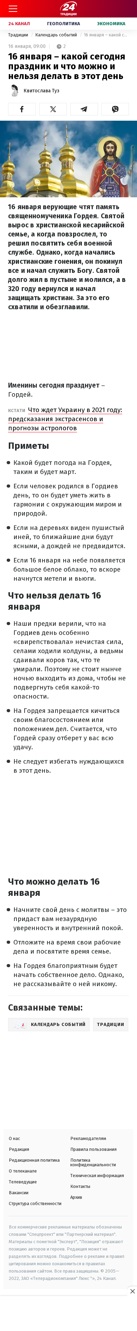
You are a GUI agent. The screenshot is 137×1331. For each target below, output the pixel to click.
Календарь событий (56, 35)
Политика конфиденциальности (93, 1162)
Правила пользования (93, 1149)
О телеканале (23, 1171)
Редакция (19, 1149)
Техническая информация (97, 1175)
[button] (22, 109)
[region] (68, 1314)
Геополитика (63, 23)
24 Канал (19, 23)
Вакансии (18, 1192)
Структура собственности (35, 1203)
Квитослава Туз (41, 91)
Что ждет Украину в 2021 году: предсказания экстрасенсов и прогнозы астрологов (65, 419)
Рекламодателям (88, 1138)
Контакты (80, 1186)
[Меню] (13, 9)
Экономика (111, 23)
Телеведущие (23, 1181)
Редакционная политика (34, 1160)
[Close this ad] (132, 1291)
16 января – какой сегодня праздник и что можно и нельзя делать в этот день (106, 35)
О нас (14, 1138)
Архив (76, 1197)
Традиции (18, 35)
